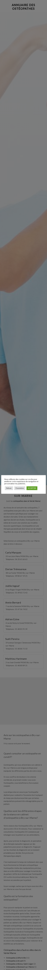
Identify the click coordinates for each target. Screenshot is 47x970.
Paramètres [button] (20, 488)
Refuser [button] (9, 488)
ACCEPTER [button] (32, 488)
